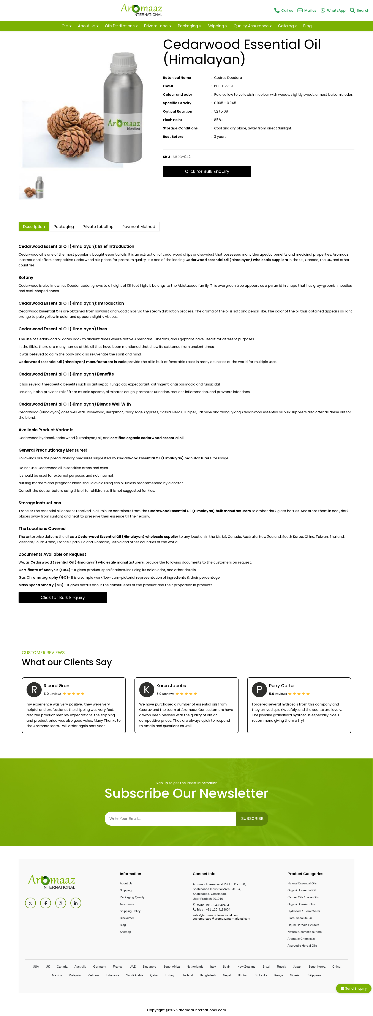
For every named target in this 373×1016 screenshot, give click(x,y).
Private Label (156, 26)
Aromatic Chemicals (301, 938)
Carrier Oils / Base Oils (303, 897)
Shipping (216, 26)
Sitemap (125, 931)
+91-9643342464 (217, 905)
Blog (307, 26)
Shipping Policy (130, 911)
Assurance (127, 904)
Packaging (188, 26)
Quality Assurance (252, 26)
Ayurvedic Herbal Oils (302, 945)
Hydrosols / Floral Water (304, 911)
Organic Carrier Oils (301, 904)
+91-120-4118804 (218, 909)
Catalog (286, 26)
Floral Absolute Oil (300, 918)
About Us (87, 26)
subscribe (252, 818)
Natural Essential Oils (302, 883)
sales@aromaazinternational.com (216, 915)
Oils (66, 26)
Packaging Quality (132, 897)
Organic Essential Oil (302, 890)
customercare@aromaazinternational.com (221, 918)
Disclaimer (127, 918)
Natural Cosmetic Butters (305, 931)
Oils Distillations (120, 26)
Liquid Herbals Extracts (303, 925)
